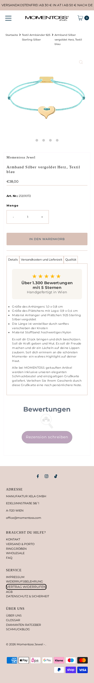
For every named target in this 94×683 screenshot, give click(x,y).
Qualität (70, 259)
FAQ (9, 558)
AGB (9, 592)
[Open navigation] (8, 18)
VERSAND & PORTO (20, 544)
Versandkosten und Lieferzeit (41, 259)
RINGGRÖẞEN (16, 549)
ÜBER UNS (14, 615)
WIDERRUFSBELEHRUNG (24, 581)
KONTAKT (13, 539)
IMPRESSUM (15, 577)
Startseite (11, 34)
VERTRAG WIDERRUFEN (26, 587)
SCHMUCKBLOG (18, 629)
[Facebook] (38, 476)
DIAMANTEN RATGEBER (23, 625)
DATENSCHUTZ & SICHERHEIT (27, 596)
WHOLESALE (15, 553)
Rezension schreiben (47, 437)
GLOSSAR (13, 620)
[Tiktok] (55, 476)
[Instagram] (46, 476)
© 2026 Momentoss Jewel (25, 644)
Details (13, 259)
